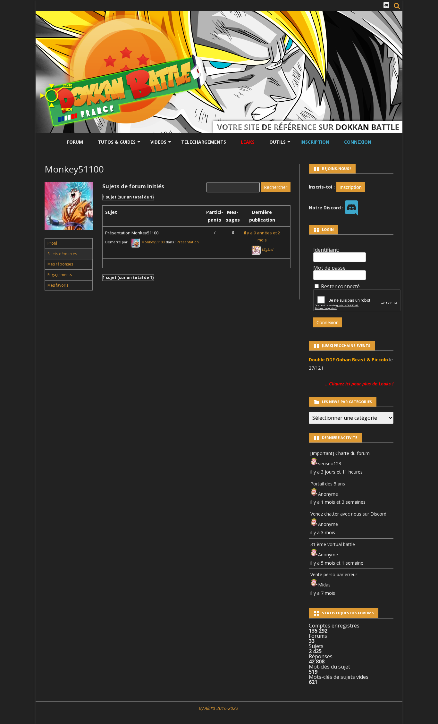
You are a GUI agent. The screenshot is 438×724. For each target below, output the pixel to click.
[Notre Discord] (386, 5)
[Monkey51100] (69, 235)
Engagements (59, 274)
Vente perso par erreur (333, 574)
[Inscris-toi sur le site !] (350, 186)
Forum (75, 142)
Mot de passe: (330, 267)
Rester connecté (340, 286)
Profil (52, 243)
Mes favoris (57, 285)
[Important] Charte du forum (340, 453)
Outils (277, 142)
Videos (158, 142)
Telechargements (203, 142)
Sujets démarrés (62, 254)
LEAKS (248, 142)
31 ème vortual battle (332, 544)
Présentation (188, 242)
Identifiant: (326, 249)
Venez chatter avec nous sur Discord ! (349, 514)
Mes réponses (60, 264)
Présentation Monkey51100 (131, 233)
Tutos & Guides (117, 142)
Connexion (357, 142)
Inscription (314, 142)
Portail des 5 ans (327, 484)
